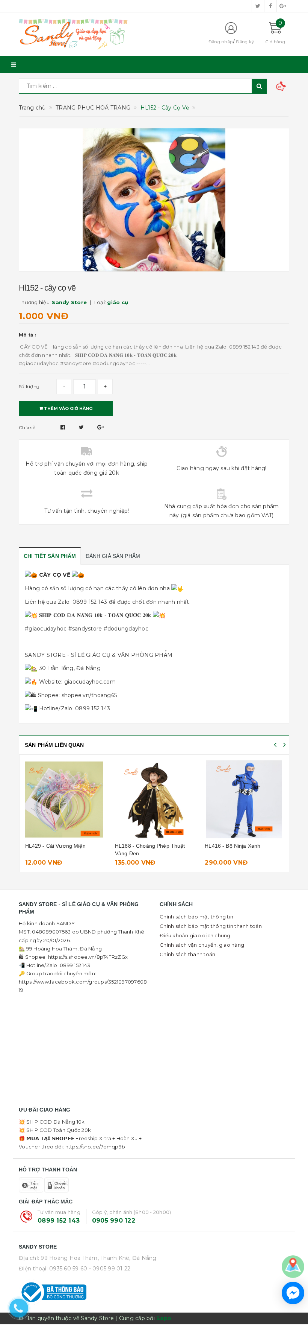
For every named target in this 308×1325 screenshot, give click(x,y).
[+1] (100, 427)
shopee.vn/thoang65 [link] (89, 695)
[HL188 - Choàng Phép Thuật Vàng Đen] (154, 799)
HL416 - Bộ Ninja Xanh (232, 846)
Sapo (163, 1318)
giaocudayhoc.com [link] (90, 681)
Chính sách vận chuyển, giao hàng (202, 945)
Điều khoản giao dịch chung (195, 935)
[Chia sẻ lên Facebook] (63, 427)
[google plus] (283, 6)
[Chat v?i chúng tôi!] (293, 1293)
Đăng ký (245, 41)
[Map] (293, 1266)
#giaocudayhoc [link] (45, 628)
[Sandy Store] (107, 34)
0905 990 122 (113, 1220)
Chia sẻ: (27, 427)
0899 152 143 (59, 1220)
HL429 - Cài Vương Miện (55, 846)
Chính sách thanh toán (187, 954)
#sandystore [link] (85, 628)
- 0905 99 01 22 (110, 1268)
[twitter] (258, 6)
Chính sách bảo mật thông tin (196, 917)
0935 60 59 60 (68, 1268)
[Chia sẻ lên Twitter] (82, 427)
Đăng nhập (220, 41)
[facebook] (270, 6)
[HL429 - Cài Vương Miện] (64, 799)
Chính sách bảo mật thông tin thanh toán (211, 926)
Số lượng (29, 386)
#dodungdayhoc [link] (126, 628)
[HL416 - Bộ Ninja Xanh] (244, 799)
